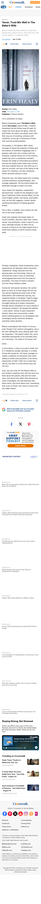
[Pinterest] (10, 813)
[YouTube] (20, 813)
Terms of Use (6, 826)
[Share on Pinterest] (29, 424)
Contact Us (5, 823)
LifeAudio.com (7, 850)
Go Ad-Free (35, 2)
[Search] (3, 7)
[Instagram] (26, 813)
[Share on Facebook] (12, 424)
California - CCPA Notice (10, 830)
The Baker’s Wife (13, 112)
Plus (10, 7)
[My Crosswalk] (4, 44)
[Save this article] (37, 44)
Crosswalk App (26, 820)
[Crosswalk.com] (17, 2)
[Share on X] (20, 424)
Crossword (28, 7)
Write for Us (25, 826)
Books (5, 20)
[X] (15, 813)
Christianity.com (26, 847)
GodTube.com (26, 844)
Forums (18, 7)
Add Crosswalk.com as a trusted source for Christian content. (20, 410)
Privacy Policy (26, 823)
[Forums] (31, 813)
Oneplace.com (26, 850)
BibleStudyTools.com (9, 844)
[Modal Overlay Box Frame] (20, 439)
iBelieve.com (6, 847)
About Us (5, 820)
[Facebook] (4, 813)
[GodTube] (36, 813)
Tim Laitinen (6, 39)
